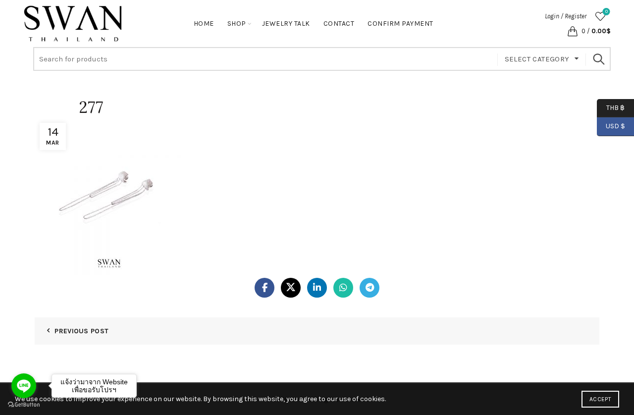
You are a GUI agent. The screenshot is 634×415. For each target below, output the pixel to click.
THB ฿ (611, 107)
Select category (537, 58)
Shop (236, 23)
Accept (600, 399)
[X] (291, 288)
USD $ (615, 126)
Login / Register (565, 16)
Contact (339, 23)
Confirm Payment (400, 23)
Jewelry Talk (286, 23)
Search (598, 59)
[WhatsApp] (343, 288)
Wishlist (606, 11)
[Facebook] (264, 288)
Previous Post (81, 331)
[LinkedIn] (317, 288)
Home (204, 23)
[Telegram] (369, 288)
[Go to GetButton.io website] (24, 405)
